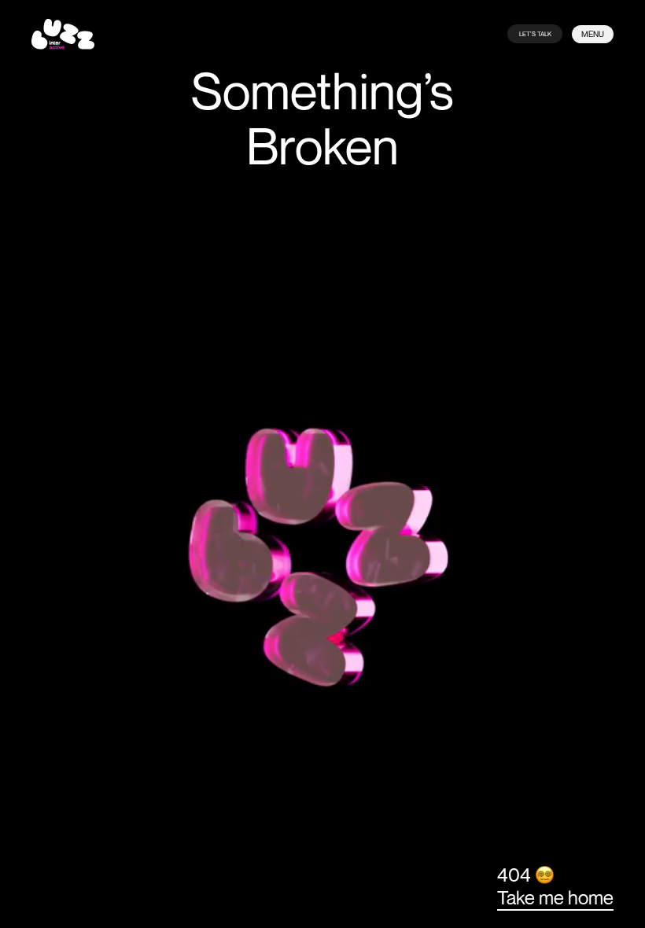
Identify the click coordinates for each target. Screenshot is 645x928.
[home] (62, 34)
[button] (593, 34)
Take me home (555, 897)
